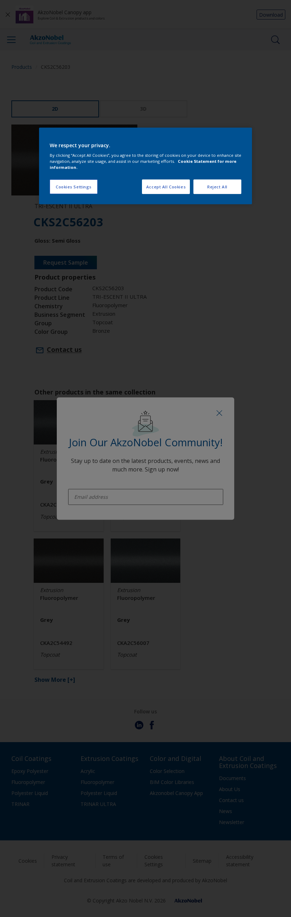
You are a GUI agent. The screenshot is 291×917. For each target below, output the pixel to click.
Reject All (217, 186)
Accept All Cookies (166, 186)
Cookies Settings (74, 186)
